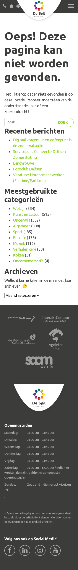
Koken (18, 255)
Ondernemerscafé (28, 261)
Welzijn (19, 208)
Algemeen (21, 226)
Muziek (19, 243)
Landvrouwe (23, 163)
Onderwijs (21, 220)
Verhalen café (24, 249)
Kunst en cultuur (27, 214)
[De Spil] (39, 397)
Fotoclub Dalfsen (27, 169)
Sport (18, 232)
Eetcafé (19, 237)
